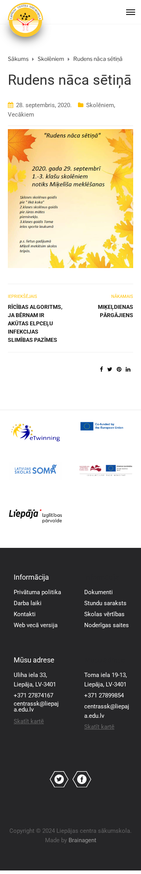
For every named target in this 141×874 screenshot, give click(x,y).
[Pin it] (119, 369)
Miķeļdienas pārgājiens (115, 311)
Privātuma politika (37, 592)
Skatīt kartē (29, 721)
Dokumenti (98, 592)
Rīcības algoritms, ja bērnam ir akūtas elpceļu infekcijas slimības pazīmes (35, 323)
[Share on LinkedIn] (128, 369)
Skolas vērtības (104, 614)
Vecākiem (21, 114)
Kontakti (25, 614)
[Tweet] (109, 369)
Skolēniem (100, 105)
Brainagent (82, 840)
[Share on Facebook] (101, 369)
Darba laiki (28, 603)
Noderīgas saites (106, 625)
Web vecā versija (36, 625)
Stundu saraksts (105, 603)
